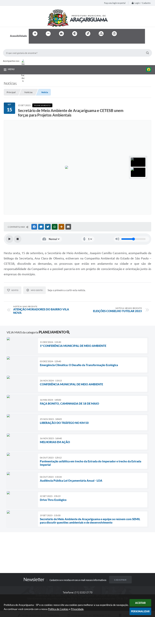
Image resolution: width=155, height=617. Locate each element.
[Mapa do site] (101, 33)
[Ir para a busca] (32, 41)
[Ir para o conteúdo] (125, 33)
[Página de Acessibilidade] (114, 33)
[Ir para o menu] (133, 33)
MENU (11, 69)
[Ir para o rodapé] (41, 41)
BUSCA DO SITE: (14, 47)
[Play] (9, 239)
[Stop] (17, 239)
